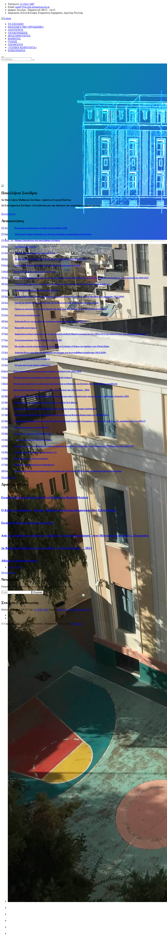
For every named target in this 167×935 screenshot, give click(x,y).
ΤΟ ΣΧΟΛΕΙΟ (16, 24)
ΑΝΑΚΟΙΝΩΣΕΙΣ (18, 32)
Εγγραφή (37, 592)
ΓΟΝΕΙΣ (12, 41)
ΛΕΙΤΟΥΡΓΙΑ (15, 29)
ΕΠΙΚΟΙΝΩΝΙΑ (16, 50)
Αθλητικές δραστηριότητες (19, 560)
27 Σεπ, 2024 (15, 567)
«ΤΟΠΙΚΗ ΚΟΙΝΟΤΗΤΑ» (22, 47)
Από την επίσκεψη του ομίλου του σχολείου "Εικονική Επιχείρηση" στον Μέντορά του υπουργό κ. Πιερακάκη (75, 535)
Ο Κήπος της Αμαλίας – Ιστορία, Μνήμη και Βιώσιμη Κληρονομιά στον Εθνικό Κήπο (58, 510)
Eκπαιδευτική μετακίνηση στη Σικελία (27, 522)
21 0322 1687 (27, 4)
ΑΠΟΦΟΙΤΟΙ (15, 44)
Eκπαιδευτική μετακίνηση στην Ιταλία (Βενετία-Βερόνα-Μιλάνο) (44, 497)
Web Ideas (76, 623)
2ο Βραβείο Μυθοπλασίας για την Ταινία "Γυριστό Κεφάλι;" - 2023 (46, 548)
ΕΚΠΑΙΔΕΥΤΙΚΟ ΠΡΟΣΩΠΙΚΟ (26, 26)
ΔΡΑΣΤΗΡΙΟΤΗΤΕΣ (19, 35)
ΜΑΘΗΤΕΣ (14, 38)
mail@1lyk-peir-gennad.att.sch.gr (32, 7)
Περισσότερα (8, 214)
